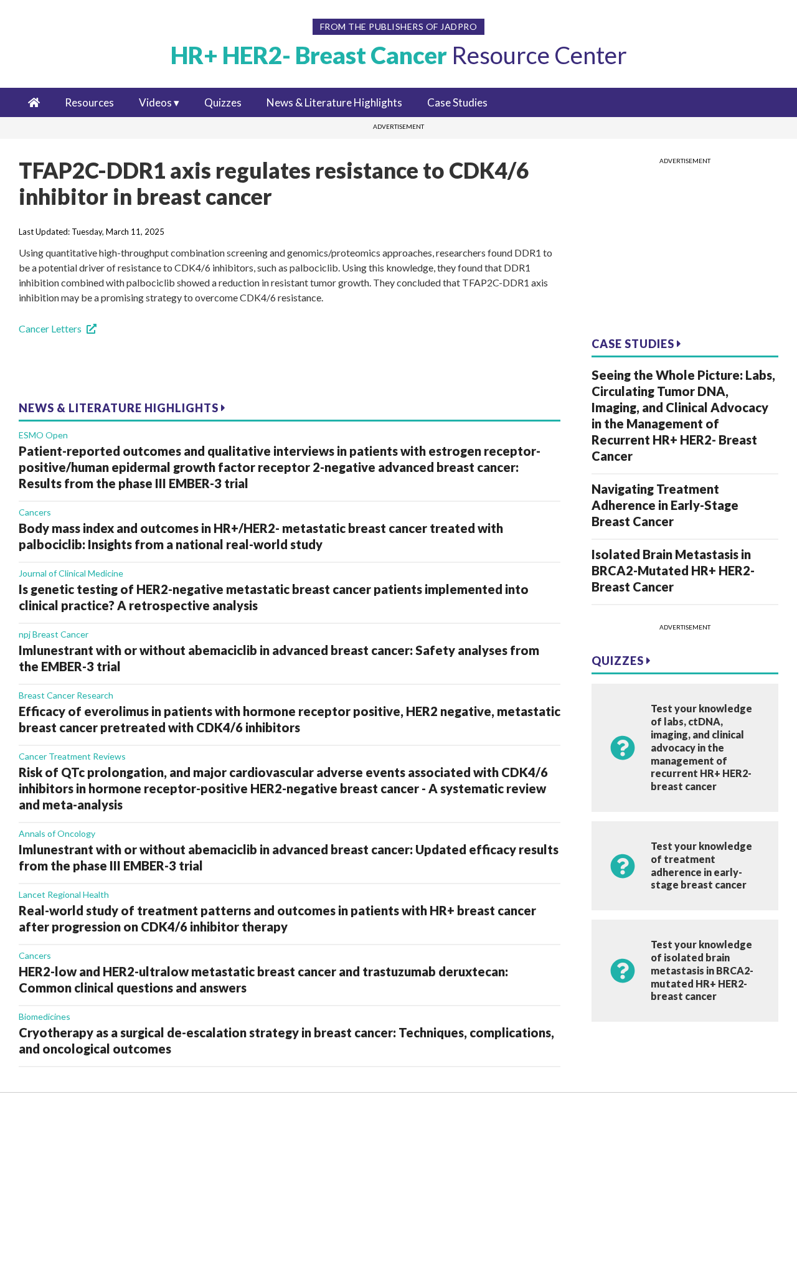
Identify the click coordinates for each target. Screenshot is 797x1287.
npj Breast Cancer (53, 634)
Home (53, 1122)
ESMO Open (43, 435)
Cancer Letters (50, 328)
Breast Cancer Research (66, 695)
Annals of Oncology (57, 833)
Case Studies (457, 102)
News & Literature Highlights (334, 102)
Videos (155, 102)
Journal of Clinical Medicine (71, 573)
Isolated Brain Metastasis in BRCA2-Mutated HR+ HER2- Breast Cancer (673, 570)
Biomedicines (44, 1016)
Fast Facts (62, 1180)
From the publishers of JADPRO (399, 26)
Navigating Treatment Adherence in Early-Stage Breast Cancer (665, 505)
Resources (89, 102)
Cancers (35, 512)
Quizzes (223, 102)
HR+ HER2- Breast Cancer (399, 54)
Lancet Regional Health (64, 894)
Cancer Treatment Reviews (72, 756)
